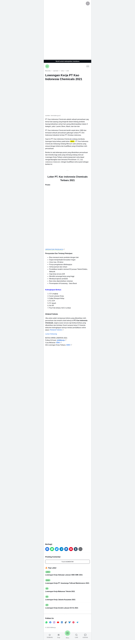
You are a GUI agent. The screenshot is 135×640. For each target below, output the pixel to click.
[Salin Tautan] (88, 66)
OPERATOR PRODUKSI (54, 249)
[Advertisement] (67, 29)
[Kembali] (47, 66)
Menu (67, 638)
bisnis (47, 580)
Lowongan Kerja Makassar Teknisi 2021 (60, 591)
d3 (47, 588)
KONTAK (85, 637)
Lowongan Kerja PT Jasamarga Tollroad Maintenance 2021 (67, 583)
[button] (47, 549)
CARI (76, 637)
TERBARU (50, 637)
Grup (58, 637)
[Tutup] (88, 3)
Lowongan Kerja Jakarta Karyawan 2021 (60, 599)
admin (48, 572)
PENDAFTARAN (56, 330)
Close (69, 621)
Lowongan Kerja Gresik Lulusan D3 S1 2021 (61, 608)
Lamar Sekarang (51, 334)
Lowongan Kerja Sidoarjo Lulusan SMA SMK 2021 (64, 575)
